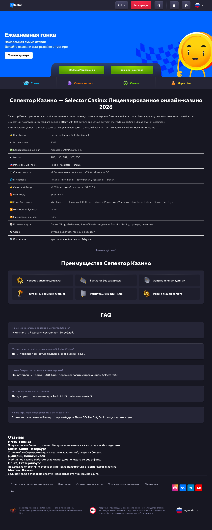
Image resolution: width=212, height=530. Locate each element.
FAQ (13, 491)
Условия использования (123, 484)
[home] (16, 5)
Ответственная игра (89, 484)
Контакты (64, 484)
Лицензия (151, 484)
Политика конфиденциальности (32, 484)
